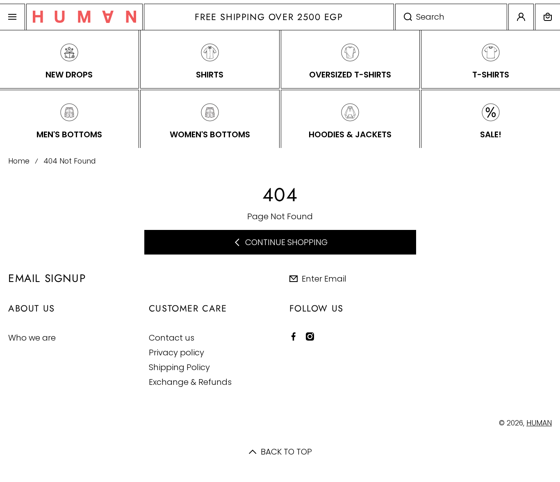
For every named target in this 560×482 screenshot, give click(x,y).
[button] (547, 17)
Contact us (171, 337)
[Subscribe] (547, 278)
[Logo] (84, 17)
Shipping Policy (179, 367)
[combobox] (451, 17)
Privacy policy (176, 352)
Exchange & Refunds (190, 381)
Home (19, 161)
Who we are (32, 337)
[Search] (403, 17)
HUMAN (539, 423)
